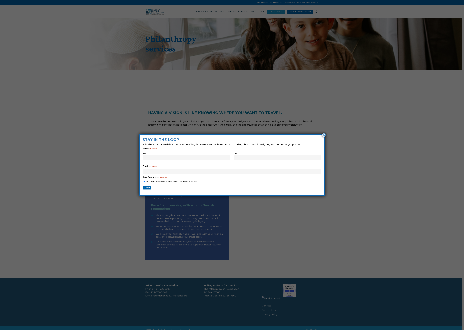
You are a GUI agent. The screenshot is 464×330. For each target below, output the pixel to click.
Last (236, 153)
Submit (147, 188)
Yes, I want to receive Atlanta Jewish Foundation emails (171, 181)
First (145, 153)
